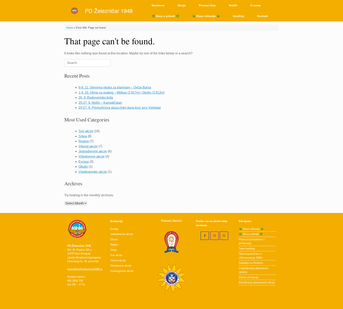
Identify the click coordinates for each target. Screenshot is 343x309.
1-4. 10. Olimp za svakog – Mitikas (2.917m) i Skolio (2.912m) (122, 92)
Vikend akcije (88, 146)
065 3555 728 (75, 280)
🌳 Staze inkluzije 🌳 (206, 16)
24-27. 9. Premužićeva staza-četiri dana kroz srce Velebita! (120, 107)
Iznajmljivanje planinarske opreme (253, 270)
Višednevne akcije (92, 156)
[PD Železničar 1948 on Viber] (224, 235)
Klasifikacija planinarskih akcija (257, 282)
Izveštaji (238, 16)
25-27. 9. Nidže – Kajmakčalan (100, 102)
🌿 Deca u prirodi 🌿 (165, 16)
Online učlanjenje (248, 277)
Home (69, 27)
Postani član (207, 5)
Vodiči (233, 5)
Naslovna (158, 5)
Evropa (84, 161)
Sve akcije (86, 131)
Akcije (181, 5)
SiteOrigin (189, 301)
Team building (247, 248)
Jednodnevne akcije (93, 151)
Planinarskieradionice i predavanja (252, 241)
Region (84, 141)
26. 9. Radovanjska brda (96, 97)
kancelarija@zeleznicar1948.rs (84, 269)
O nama (255, 5)
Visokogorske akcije (93, 171)
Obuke (83, 166)
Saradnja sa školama (251, 262)
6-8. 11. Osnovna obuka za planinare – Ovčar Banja (115, 87)
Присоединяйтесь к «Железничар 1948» (251, 255)
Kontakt (262, 16)
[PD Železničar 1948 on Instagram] (214, 235)
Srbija (83, 136)
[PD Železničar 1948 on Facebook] (204, 235)
